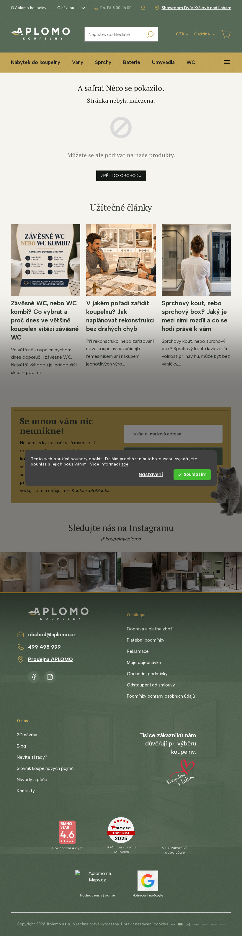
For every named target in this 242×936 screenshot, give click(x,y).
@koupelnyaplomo (121, 539)
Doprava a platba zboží (150, 629)
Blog (21, 746)
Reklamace (138, 651)
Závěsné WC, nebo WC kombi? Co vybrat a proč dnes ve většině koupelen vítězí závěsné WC (45, 320)
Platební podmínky (145, 640)
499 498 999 (44, 647)
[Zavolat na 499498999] (112, 8)
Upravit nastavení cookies (144, 924)
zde (125, 464)
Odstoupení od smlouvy (151, 685)
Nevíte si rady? (32, 757)
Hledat (150, 34)
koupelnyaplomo (50, 675)
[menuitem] (35, 62)
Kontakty (26, 791)
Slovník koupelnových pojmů (45, 768)
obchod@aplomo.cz (52, 634)
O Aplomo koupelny (28, 8)
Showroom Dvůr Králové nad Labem (196, 7)
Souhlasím (195, 474)
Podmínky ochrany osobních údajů (161, 696)
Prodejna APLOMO (50, 659)
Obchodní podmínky (147, 673)
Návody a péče (32, 779)
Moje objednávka (144, 662)
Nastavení (151, 474)
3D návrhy (27, 734)
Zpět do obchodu (121, 175)
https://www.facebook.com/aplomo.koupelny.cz (34, 675)
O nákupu (65, 8)
